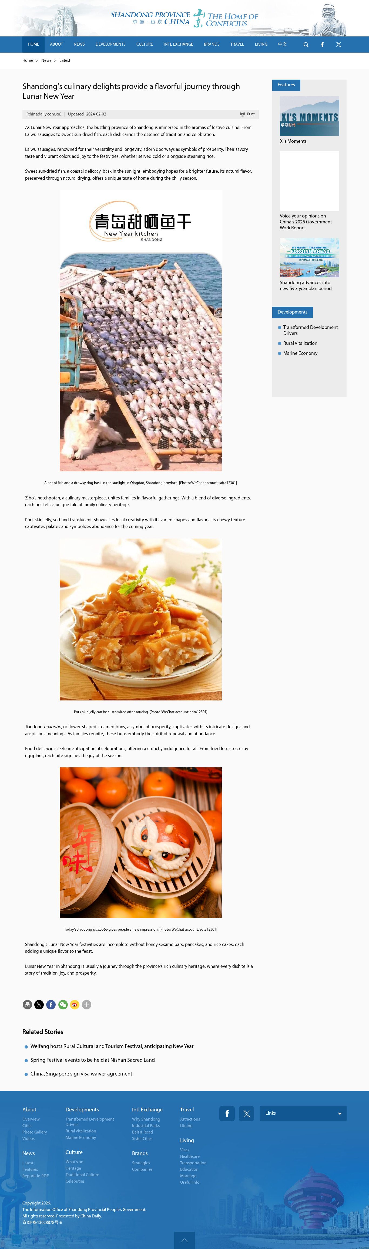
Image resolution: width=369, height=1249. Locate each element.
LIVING (261, 44)
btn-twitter (338, 44)
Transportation (193, 1163)
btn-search (306, 44)
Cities (27, 1126)
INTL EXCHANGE (178, 44)
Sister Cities (142, 1139)
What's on (74, 1162)
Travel (187, 1110)
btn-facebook (322, 44)
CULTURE (144, 44)
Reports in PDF (35, 1176)
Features (286, 85)
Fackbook (227, 1113)
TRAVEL (237, 44)
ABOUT (56, 44)
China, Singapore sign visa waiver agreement (81, 1074)
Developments (292, 312)
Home (27, 61)
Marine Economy (300, 353)
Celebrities (75, 1181)
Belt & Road (142, 1132)
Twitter (246, 1113)
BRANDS (212, 44)
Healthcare (190, 1157)
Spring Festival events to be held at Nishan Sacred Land (93, 1060)
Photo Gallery (34, 1132)
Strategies (141, 1163)
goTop (184, 1240)
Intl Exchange (147, 1110)
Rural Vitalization (300, 343)
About (29, 1110)
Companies (142, 1170)
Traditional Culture (82, 1175)
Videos (28, 1139)
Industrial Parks (146, 1126)
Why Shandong (146, 1119)
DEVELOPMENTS (111, 44)
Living (187, 1141)
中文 (282, 44)
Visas (184, 1150)
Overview (31, 1119)
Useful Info (190, 1182)
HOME (33, 44)
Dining (186, 1126)
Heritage (73, 1168)
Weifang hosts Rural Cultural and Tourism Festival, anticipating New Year (112, 1046)
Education (189, 1170)
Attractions (190, 1119)
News (46, 61)
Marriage (188, 1176)
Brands (140, 1153)
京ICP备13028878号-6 (42, 1223)
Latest (64, 61)
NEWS (79, 44)
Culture (74, 1152)
